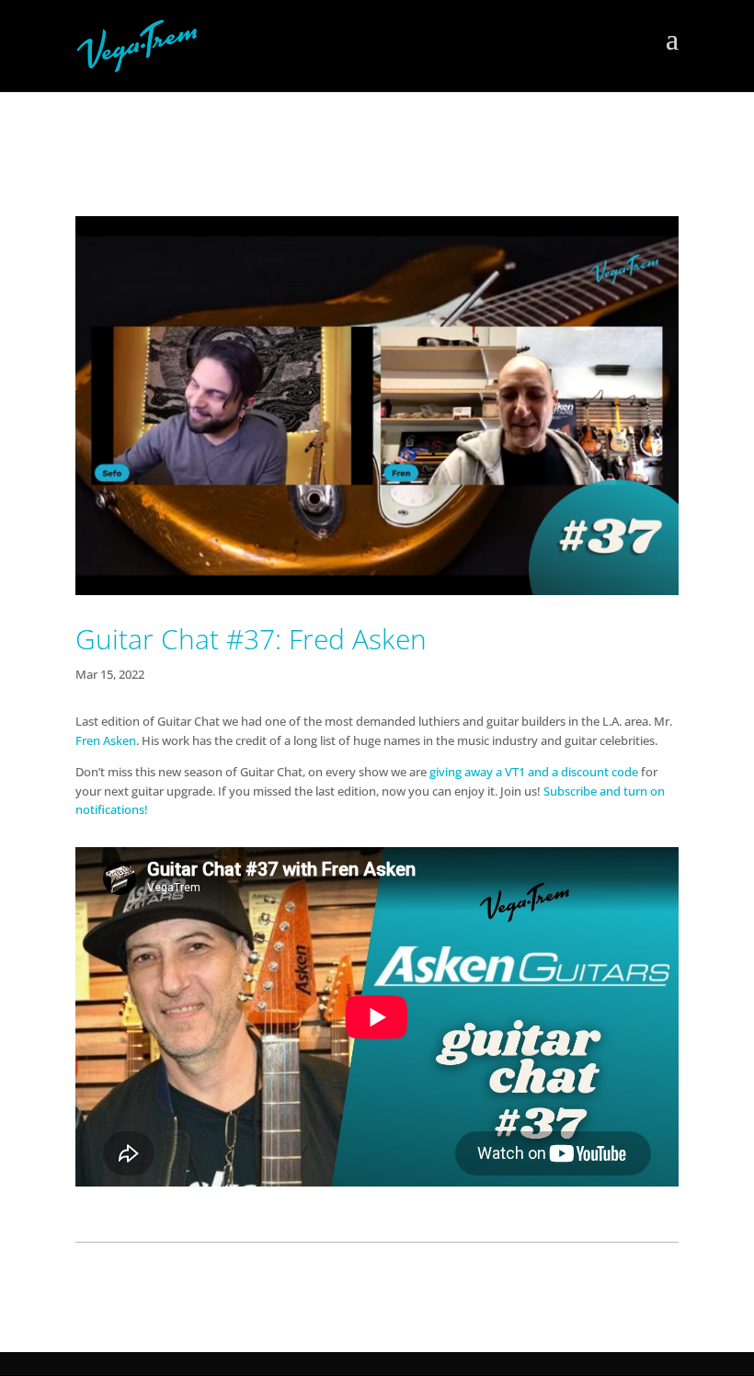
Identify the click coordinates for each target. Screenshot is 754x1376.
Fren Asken (105, 740)
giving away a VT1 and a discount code (533, 771)
